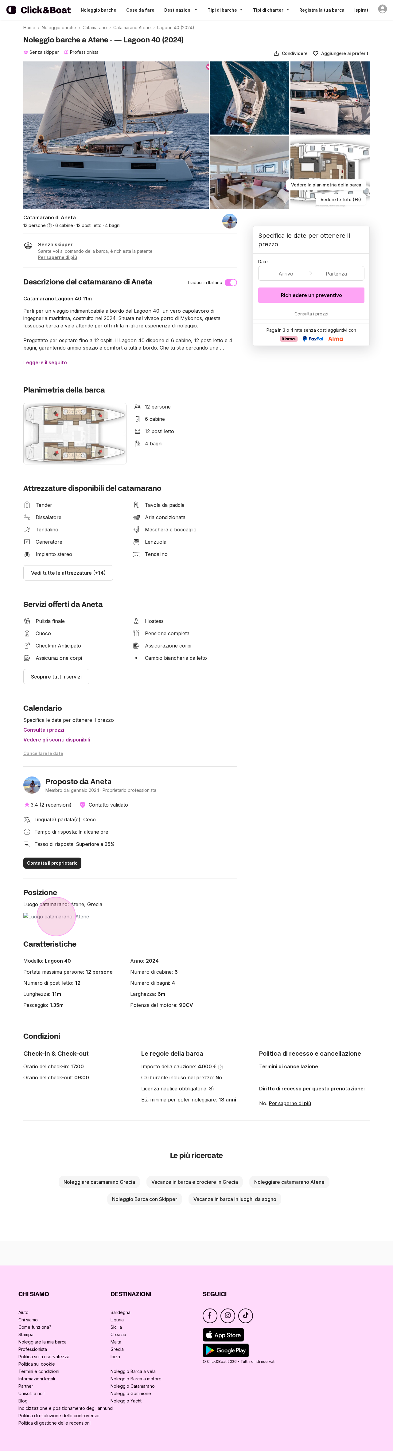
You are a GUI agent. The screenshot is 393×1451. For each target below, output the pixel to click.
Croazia (118, 1334)
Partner (25, 1386)
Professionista (32, 1349)
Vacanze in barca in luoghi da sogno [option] (234, 1199)
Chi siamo (28, 1319)
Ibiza (115, 1356)
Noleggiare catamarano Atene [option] (289, 1182)
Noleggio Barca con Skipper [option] (144, 1199)
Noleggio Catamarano (133, 1386)
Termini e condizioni (38, 1371)
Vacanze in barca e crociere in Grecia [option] (194, 1182)
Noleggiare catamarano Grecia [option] (99, 1182)
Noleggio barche (98, 10)
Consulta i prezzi (43, 730)
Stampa (25, 1334)
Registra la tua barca (321, 10)
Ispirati (362, 10)
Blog (23, 1400)
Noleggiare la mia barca (42, 1341)
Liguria (117, 1319)
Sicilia (116, 1327)
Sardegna (120, 1312)
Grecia (117, 1349)
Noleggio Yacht (126, 1400)
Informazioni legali (36, 1378)
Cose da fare (140, 10)
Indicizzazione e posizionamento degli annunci (65, 1408)
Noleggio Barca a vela (133, 1371)
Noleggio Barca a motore (136, 1378)
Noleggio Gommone (131, 1393)
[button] (290, 53)
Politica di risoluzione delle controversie (58, 1415)
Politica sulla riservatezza (43, 1356)
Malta (116, 1341)
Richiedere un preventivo (311, 295)
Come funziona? (34, 1327)
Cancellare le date (43, 753)
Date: (263, 261)
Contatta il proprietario (52, 863)
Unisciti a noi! (31, 1393)
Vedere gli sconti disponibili (56, 740)
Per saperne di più (290, 1103)
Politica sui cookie (36, 1364)
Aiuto (23, 1312)
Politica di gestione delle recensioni (54, 1423)
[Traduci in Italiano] (231, 282)
